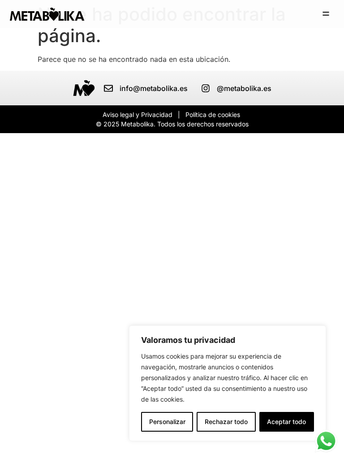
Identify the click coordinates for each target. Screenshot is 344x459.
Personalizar (167, 421)
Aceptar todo (286, 421)
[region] (227, 383)
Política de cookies (213, 114)
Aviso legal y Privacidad (137, 114)
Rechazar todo (226, 421)
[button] (326, 14)
